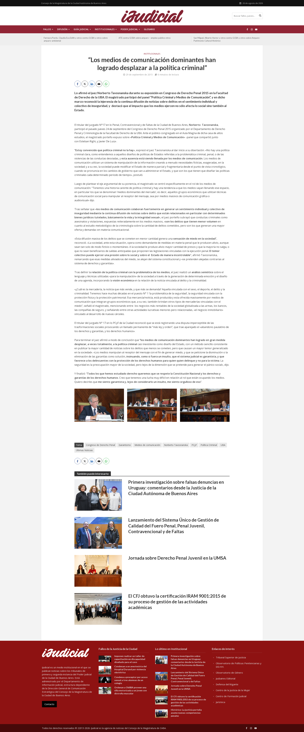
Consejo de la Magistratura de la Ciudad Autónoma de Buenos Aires (73, 3)
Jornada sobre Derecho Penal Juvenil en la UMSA (177, 558)
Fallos (47, 29)
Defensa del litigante (227, 684)
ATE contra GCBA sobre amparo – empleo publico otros (70, 38)
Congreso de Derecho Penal (100, 444)
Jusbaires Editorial (225, 678)
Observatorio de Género (229, 672)
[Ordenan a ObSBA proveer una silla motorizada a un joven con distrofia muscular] (105, 690)
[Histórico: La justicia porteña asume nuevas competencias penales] (161, 713)
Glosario (149, 29)
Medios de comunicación (147, 444)
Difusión (62, 29)
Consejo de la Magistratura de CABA (147, 728)
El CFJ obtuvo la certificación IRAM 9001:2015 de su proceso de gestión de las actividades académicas (177, 601)
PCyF (194, 444)
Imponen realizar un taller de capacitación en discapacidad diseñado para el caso (129, 659)
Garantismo (125, 444)
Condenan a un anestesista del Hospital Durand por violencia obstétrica (130, 669)
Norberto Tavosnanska (176, 444)
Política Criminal (209, 444)
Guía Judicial (81, 29)
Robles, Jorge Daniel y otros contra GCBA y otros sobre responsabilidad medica (219, 39)
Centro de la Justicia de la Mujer (233, 690)
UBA (223, 444)
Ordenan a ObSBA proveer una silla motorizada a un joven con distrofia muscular (130, 690)
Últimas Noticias (84, 450)
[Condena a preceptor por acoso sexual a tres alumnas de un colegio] (105, 679)
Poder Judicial (129, 29)
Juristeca (220, 702)
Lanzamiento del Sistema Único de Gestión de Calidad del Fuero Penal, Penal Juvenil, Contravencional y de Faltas (173, 525)
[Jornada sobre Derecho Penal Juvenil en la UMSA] (98, 570)
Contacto (49, 704)
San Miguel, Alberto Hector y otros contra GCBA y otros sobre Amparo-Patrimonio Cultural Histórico (152, 39)
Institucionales (152, 53)
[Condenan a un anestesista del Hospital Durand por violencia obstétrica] (105, 669)
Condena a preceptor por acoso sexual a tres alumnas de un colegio (131, 680)
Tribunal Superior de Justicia (231, 657)
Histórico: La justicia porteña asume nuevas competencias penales (186, 712)
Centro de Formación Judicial (231, 696)
